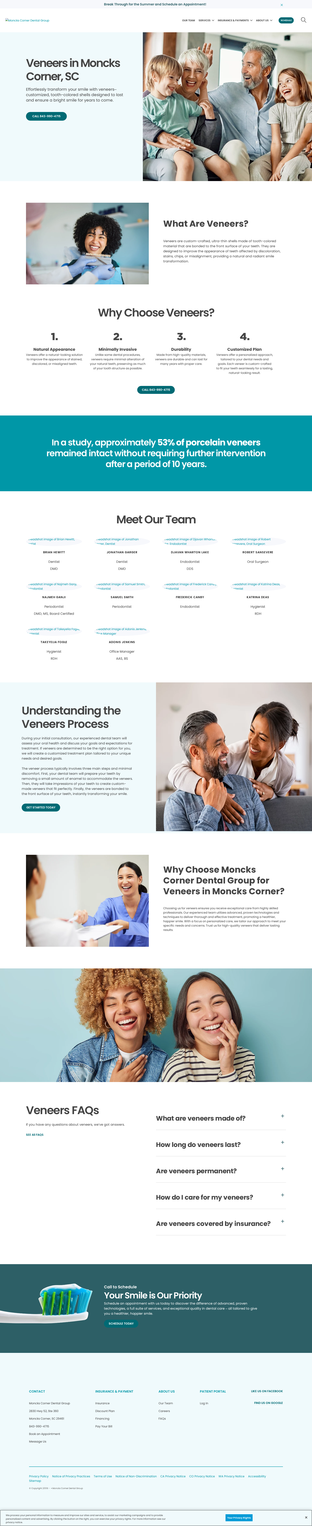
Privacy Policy (39, 1476)
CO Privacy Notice (202, 1476)
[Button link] (304, 20)
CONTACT (37, 1391)
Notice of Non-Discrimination (136, 1476)
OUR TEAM (188, 20)
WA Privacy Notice (231, 1476)
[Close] (306, 1517)
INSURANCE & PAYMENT (114, 1391)
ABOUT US (262, 20)
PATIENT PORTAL (213, 1391)
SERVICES (205, 20)
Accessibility (257, 1476)
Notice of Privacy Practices (71, 1476)
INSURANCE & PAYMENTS (233, 20)
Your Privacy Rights (239, 1517)
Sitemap (35, 1481)
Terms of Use (103, 1476)
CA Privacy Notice (173, 1476)
